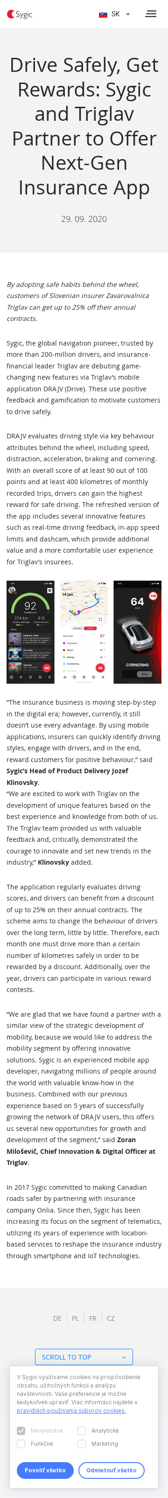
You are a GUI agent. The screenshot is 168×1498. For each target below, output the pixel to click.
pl (75, 1318)
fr (93, 1318)
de (57, 1318)
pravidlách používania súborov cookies (71, 1410)
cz (111, 1318)
